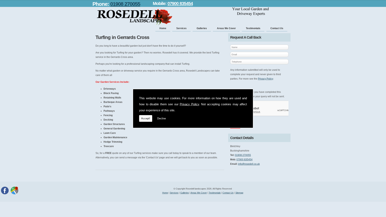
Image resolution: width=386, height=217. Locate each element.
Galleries (202, 28)
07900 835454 (180, 3)
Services (181, 28)
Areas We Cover (226, 28)
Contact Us (276, 28)
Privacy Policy (189, 104)
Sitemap (239, 192)
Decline (161, 118)
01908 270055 (125, 4)
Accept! (145, 118)
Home (162, 28)
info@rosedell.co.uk (249, 164)
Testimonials (253, 28)
